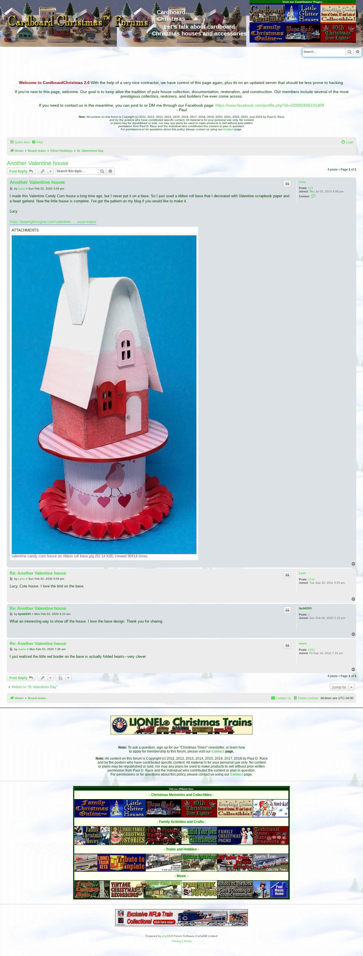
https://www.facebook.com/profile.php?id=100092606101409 (270, 105)
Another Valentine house (37, 163)
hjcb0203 (305, 608)
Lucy (302, 181)
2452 (311, 649)
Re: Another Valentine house (38, 573)
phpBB (166, 936)
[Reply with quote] (287, 183)
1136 (311, 579)
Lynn (302, 573)
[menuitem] (37, 142)
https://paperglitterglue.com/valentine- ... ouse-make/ (53, 222)
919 (310, 188)
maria (303, 643)
